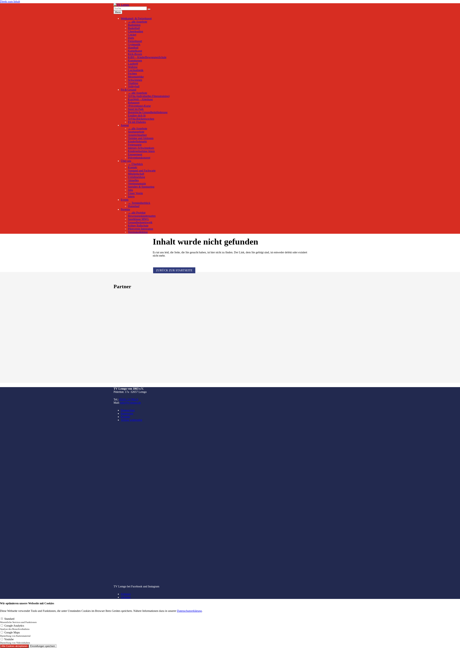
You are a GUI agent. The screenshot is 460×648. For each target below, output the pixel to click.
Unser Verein (135, 193)
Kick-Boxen (135, 54)
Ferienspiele (135, 144)
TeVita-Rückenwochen (141, 118)
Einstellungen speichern (42, 646)
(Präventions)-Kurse (139, 105)
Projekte (125, 209)
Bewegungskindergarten (142, 215)
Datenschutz (128, 410)
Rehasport (133, 102)
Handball (133, 47)
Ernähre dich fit (137, 115)
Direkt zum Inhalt (10, 1)
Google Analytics (14, 627)
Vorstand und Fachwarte (142, 170)
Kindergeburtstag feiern (141, 151)
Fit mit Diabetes (137, 122)
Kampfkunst (135, 50)
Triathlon (133, 83)
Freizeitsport (135, 41)
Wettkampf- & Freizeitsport (136, 18)
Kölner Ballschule (138, 225)
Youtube (15, 641)
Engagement (135, 154)
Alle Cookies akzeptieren (14, 646)
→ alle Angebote (137, 21)
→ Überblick (135, 164)
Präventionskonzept (139, 157)
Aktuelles (133, 180)
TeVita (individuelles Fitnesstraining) (149, 96)
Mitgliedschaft (136, 173)
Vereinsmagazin (137, 183)
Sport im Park (136, 109)
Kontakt (132, 167)
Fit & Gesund (128, 89)
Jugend (125, 125)
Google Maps (15, 634)
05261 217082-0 (128, 399)
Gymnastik (134, 44)
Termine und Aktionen (140, 138)
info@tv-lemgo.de (130, 402)
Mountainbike (136, 76)
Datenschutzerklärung (189, 610)
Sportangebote (136, 131)
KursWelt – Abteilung (140, 99)
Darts (131, 37)
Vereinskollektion (138, 232)
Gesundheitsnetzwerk (140, 222)
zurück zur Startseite (174, 270)
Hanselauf (133, 206)
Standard (18, 620)
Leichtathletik (135, 70)
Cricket (132, 34)
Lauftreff (133, 63)
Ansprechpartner (137, 134)
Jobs (130, 189)
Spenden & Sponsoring (141, 186)
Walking (132, 67)
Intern (131, 196)
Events (124, 199)
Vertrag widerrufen (131, 419)
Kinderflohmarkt (137, 141)
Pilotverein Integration (140, 228)
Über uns (126, 160)
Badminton (134, 24)
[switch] (2, 618)
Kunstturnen (135, 60)
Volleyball (133, 86)
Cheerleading (135, 31)
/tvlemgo (126, 593)
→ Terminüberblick (139, 202)
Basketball (134, 28)
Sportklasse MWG (138, 219)
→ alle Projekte (137, 212)
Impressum (127, 413)
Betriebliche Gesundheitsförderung (147, 112)
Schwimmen (135, 79)
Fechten (132, 73)
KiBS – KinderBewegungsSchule (147, 57)
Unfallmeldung (136, 177)
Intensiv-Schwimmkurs (141, 147)
